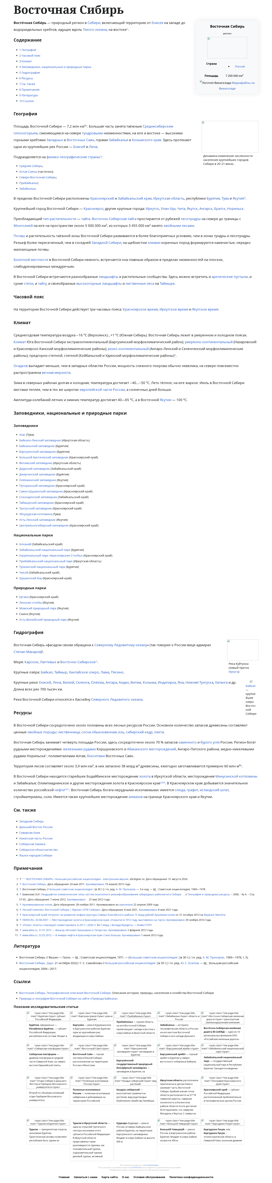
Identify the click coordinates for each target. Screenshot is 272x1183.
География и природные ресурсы (209, 894)
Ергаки (24, 597)
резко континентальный (128, 348)
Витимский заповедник (35, 463)
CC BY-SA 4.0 (136, 1167)
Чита (181, 208)
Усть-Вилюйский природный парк (43, 620)
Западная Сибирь (31, 821)
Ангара (111, 682)
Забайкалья (118, 139)
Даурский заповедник (34, 469)
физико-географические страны (73, 156)
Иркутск (152, 208)
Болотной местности (31, 259)
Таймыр (60, 672)
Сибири (94, 22)
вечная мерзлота (56, 372)
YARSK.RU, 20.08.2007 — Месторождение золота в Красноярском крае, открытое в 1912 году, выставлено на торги (93, 920)
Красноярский (102, 198)
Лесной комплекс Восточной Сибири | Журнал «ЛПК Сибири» (61, 909)
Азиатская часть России (36, 838)
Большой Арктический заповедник (43, 457)
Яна (181, 682)
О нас (125, 1177)
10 (66, 789)
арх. (51, 963)
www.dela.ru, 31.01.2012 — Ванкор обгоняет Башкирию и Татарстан (64, 930)
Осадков (21, 365)
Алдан (124, 682)
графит (192, 789)
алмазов (136, 796)
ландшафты (108, 276)
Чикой (23, 572)
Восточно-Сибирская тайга (114, 218)
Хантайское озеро (84, 672)
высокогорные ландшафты (99, 283)
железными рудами (79, 749)
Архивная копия (165, 914)
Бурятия (213, 198)
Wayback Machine (215, 914)
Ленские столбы (30, 602)
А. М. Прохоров (125, 889)
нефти (60, 789)
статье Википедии (151, 1165)
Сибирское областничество (38, 850)
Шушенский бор (30, 578)
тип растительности (59, 218)
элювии (154, 242)
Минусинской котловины (236, 776)
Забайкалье (27, 189)
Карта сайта (110, 1177)
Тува (225, 198)
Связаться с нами (85, 1177)
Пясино (117, 672)
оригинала (126, 904)
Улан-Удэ (168, 208)
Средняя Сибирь (30, 166)
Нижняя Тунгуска (199, 682)
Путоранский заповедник (37, 486)
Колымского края (146, 139)
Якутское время (205, 309)
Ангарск (205, 208)
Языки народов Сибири (35, 855)
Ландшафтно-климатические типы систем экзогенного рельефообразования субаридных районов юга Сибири (111, 894)
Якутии (165, 399)
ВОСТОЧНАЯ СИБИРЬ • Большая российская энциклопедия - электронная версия (77, 879)
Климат (20, 341)
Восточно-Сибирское (78, 662)
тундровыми (92, 133)
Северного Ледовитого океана (117, 699)
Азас (22, 435)
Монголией (23, 225)
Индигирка (167, 682)
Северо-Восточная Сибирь (37, 177)
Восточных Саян (80, 139)
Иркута (233, 672)
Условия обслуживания (149, 1177)
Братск (219, 208)
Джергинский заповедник (37, 474)
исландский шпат (214, 789)
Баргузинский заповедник (37, 452)
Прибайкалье (28, 183)
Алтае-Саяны (28, 171)
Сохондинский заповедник (38, 497)
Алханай (25, 544)
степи (28, 283)
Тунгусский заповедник (35, 508)
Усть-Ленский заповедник (37, 520)
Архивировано (95, 884)
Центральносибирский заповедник (44, 525)
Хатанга (221, 682)
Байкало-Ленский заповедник (40, 440)
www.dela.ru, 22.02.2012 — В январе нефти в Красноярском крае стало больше (71, 935)
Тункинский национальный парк (42, 567)
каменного (187, 742)
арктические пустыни (230, 276)
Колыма (149, 682)
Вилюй (68, 682)
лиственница (69, 732)
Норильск (235, 208)
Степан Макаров (27, 651)
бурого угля (210, 742)
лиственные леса (140, 283)
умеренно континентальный (209, 341)
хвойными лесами (178, 225)
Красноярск (93, 208)
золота (145, 776)
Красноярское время (140, 309)
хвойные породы (41, 732)
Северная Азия (29, 833)
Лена (93, 146)
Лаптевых (48, 662)
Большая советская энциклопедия (71, 889)
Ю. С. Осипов (190, 963)
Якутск (192, 208)
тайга (85, 218)
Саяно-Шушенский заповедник (41, 491)
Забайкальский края (135, 198)
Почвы (19, 235)
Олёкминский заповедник (37, 480)
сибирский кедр (139, 732)
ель (121, 732)
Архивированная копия (37, 904)
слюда (180, 789)
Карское (31, 662)
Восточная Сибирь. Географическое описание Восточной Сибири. (65, 993)
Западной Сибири (106, 242)
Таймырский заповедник (36, 503)
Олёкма (97, 682)
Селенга (82, 682)
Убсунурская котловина (35, 514)
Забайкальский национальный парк (44, 550)
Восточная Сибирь (34, 884)
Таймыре (167, 283)
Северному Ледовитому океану (120, 644)
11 (68, 789)
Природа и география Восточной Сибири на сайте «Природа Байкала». (68, 998)
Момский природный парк (38, 608)
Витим (135, 682)
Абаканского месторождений (151, 749)
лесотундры (191, 218)
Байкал (251, 686)
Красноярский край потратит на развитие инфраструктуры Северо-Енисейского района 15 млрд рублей (88, 914)
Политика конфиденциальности (191, 1177)
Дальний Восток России (36, 827)
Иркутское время (174, 309)
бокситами (96, 755)
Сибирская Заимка (32, 844)
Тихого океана (95, 29)
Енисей (79, 146)
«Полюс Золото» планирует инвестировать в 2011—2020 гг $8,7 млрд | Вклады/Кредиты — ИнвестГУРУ (87, 925)
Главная (64, 1177)
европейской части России (102, 389)
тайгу (42, 283)
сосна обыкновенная (99, 732)
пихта (159, 732)
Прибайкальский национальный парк (46, 561)
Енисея (157, 22)
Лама (105, 672)
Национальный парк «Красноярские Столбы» (51, 555)
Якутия (238, 198)
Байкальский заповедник (37, 446)
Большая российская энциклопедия (130, 963)
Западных (54, 139)
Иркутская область (168, 198)
